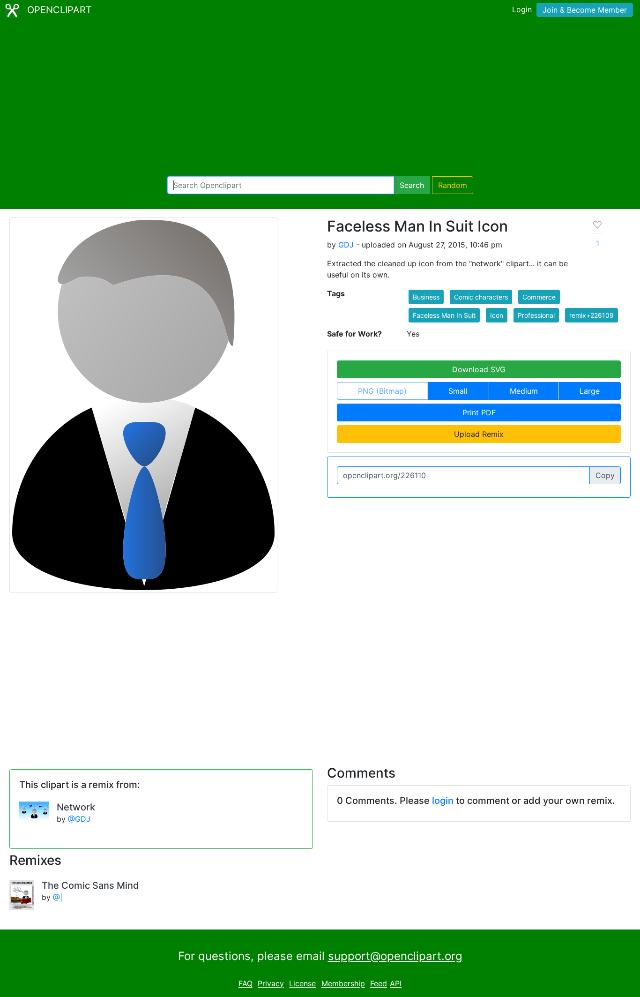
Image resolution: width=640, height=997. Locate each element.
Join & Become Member (585, 10)
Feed (378, 984)
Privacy (271, 984)
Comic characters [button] (481, 297)
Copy (605, 475)
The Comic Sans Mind (90, 885)
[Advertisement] (320, 98)
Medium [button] (524, 391)
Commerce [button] (539, 297)
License (302, 984)
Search (412, 185)
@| (57, 897)
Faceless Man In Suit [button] (444, 315)
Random (452, 185)
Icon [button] (496, 315)
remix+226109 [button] (591, 315)
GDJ (346, 244)
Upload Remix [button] (479, 434)
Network (76, 807)
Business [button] (426, 297)
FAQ (245, 984)
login (443, 800)
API (396, 984)
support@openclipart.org (395, 956)
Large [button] (590, 391)
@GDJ (79, 819)
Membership (343, 984)
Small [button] (458, 391)
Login (522, 9)
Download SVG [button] (479, 369)
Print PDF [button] (479, 412)
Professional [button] (536, 315)
